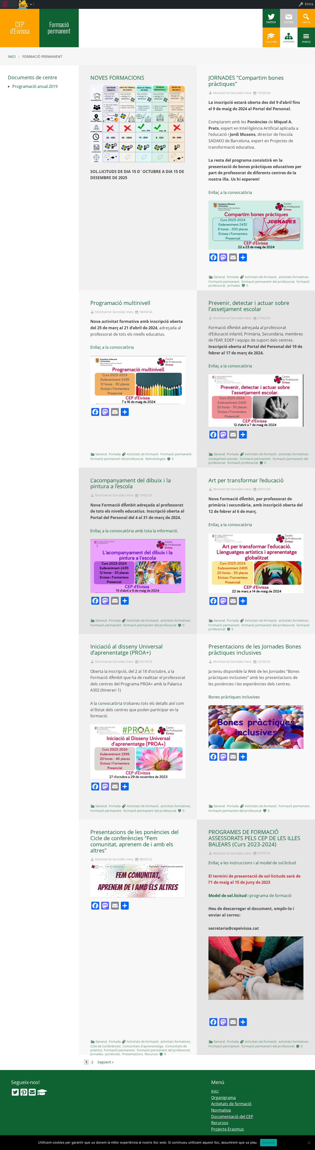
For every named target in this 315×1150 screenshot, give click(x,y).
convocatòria (110, 703)
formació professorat (242, 462)
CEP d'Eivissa (19, 27)
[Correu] (32, 1092)
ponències (112, 1054)
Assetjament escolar (223, 459)
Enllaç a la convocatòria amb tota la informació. (134, 531)
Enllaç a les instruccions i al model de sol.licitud (252, 863)
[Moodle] (42, 1092)
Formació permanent (59, 27)
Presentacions (132, 1054)
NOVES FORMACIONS (117, 77)
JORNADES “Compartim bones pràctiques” (246, 80)
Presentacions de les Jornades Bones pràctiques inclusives (254, 649)
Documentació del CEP (232, 1116)
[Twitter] (15, 1092)
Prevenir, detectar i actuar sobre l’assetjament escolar (248, 306)
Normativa (221, 1110)
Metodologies (155, 459)
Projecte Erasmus (227, 1129)
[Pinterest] (23, 1092)
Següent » (105, 1062)
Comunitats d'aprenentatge (143, 1046)
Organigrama (223, 1097)
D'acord (269, 1142)
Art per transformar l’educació (246, 480)
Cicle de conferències (105, 1046)
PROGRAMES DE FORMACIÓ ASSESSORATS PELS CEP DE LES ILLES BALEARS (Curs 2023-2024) (254, 838)
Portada (233, 277)
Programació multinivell (120, 302)
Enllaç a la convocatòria (230, 192)
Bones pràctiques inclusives (234, 697)
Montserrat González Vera (232, 93)
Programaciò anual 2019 (35, 86)
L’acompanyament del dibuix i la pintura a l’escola (130, 483)
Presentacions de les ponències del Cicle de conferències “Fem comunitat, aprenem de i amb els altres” (134, 841)
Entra (309, 4)
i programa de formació (250, 895)
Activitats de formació (261, 277)
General (219, 277)
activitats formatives (293, 277)
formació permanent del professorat (268, 281)
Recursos (151, 1054)
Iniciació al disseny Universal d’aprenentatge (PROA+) (126, 649)
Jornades (233, 285)
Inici (12, 56)
